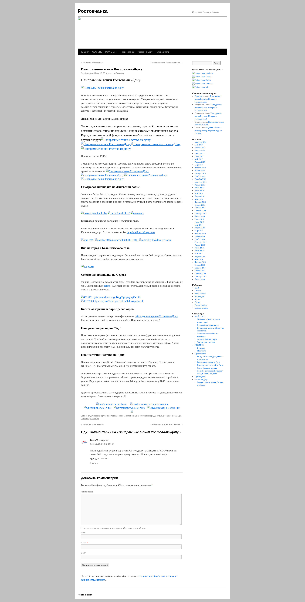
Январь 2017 (200, 170)
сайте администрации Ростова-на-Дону (156, 316)
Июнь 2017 (199, 156)
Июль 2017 (199, 153)
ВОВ (197, 287)
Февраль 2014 (200, 262)
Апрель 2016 (200, 196)
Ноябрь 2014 (200, 239)
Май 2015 (199, 225)
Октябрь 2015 (200, 210)
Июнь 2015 (199, 222)
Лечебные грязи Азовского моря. (167, 62)
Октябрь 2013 (200, 273)
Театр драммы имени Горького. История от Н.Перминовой (208, 99)
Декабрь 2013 (200, 267)
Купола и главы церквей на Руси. (210, 365)
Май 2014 (199, 253)
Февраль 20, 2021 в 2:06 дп (102, 443)
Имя (83, 532)
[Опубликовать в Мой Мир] (129, 407)
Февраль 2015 (200, 233)
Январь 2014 (200, 265)
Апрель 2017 (200, 162)
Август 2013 (200, 279)
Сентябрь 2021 (201, 142)
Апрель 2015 (200, 227)
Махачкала (201, 350)
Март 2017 (199, 164)
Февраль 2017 (200, 167)
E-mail (84, 542)
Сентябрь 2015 (201, 213)
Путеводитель (162, 51)
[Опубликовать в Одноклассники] (149, 404)
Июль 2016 (199, 187)
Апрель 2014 (200, 256)
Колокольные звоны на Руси (208, 362)
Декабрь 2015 (200, 207)
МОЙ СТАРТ (111, 51)
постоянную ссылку (90, 418)
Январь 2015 (200, 236)
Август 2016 (200, 184)
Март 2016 (199, 199)
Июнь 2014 (199, 250)
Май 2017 (199, 159)
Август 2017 (200, 150)
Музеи (197, 299)
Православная (127, 51)
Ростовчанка (93, 10)
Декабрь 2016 (200, 173)
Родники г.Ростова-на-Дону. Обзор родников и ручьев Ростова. (209, 130)
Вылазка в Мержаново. (92, 62)
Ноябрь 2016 (200, 176)
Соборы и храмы (201, 307)
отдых (159, 415)
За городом (199, 296)
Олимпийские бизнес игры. (208, 325)
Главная (85, 51)
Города (152, 415)
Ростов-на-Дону (145, 51)
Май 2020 (199, 144)
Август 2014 (200, 245)
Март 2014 (199, 259)
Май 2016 (199, 193)
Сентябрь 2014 (201, 242)
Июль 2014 (199, 247)
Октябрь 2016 (200, 179)
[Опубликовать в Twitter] (97, 407)
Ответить (94, 462)
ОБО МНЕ (97, 51)
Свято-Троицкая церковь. (207, 368)
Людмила (120, 73)
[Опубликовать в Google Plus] (163, 407)
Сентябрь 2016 (201, 182)
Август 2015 (200, 216)
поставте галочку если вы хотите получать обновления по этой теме (115, 528)
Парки (121, 415)
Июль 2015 (199, 219)
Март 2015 (199, 230)
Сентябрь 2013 (201, 276)
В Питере (201, 348)
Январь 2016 (200, 204)
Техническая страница (206, 342)
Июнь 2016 (199, 190)
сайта (107, 285)
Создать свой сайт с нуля (207, 339)
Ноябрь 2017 (200, 147)
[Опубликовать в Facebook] (111, 404)
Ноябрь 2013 (200, 270)
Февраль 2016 (200, 202)
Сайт (83, 552)
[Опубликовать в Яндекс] (132, 411)
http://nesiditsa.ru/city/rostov (141, 232)
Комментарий (87, 491)
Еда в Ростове (200, 293)
